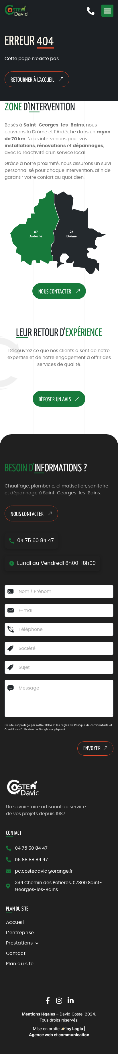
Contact (16, 953)
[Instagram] (59, 1000)
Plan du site (20, 963)
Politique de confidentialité (91, 725)
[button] (107, 11)
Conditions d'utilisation (19, 729)
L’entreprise (20, 932)
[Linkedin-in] (70, 1000)
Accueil (15, 922)
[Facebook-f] (47, 1000)
